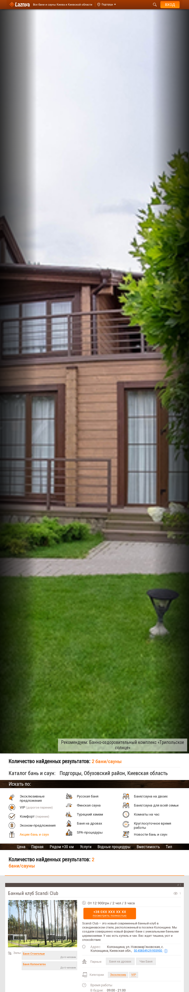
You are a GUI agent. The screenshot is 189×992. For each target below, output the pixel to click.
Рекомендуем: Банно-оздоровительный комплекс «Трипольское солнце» (122, 745)
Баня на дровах (120, 961)
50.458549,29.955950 (148, 950)
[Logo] (19, 4)
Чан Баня (146, 961)
